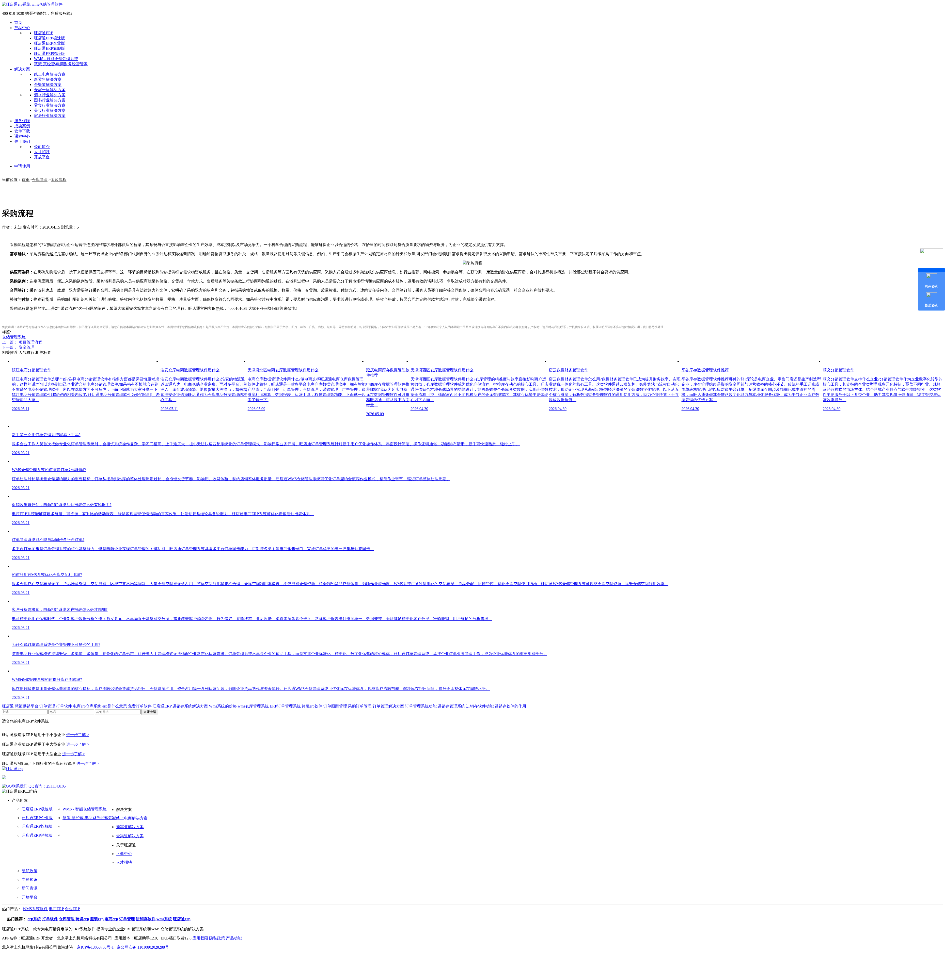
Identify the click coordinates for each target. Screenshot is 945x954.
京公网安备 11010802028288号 (143, 947)
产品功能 (234, 938)
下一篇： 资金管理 (18, 347)
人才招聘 (42, 152)
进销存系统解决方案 (190, 706)
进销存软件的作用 (510, 706)
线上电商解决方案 (49, 74)
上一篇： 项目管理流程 (22, 342)
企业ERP (72, 909)
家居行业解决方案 (49, 116)
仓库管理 (39, 180)
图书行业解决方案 (49, 100)
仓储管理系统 (14, 337)
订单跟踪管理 (335, 706)
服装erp (97, 919)
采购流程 (58, 180)
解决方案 (22, 69)
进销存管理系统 (451, 706)
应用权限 (200, 938)
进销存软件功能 (480, 706)
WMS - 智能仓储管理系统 (56, 59)
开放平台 (42, 157)
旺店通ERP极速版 (49, 38)
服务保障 (22, 121)
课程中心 (22, 136)
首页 (18, 22)
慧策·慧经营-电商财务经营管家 (61, 64)
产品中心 (22, 28)
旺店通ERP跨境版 (49, 53)
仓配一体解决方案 (49, 90)
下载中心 (124, 854)
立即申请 (149, 712)
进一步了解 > (77, 735)
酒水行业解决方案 (49, 95)
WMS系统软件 (35, 909)
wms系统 (164, 919)
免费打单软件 (140, 706)
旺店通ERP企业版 (49, 43)
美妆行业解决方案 (49, 110)
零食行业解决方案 (49, 105)
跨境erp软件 (312, 706)
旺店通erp (181, 919)
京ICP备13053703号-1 (95, 947)
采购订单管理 (360, 706)
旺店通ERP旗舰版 (49, 48)
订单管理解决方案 (388, 706)
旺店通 (8, 706)
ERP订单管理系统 (285, 706)
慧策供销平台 (26, 706)
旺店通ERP (43, 33)
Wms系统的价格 (223, 706)
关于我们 (22, 141)
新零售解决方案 (48, 79)
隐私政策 (29, 871)
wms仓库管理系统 (253, 706)
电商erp (111, 919)
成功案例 (22, 126)
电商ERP (56, 909)
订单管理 (47, 706)
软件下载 (22, 131)
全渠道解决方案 (48, 84)
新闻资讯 (29, 888)
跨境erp (82, 919)
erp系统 (34, 919)
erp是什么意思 (114, 706)
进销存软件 (146, 919)
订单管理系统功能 (421, 706)
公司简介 (42, 147)
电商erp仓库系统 (87, 706)
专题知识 (29, 879)
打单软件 (64, 706)
